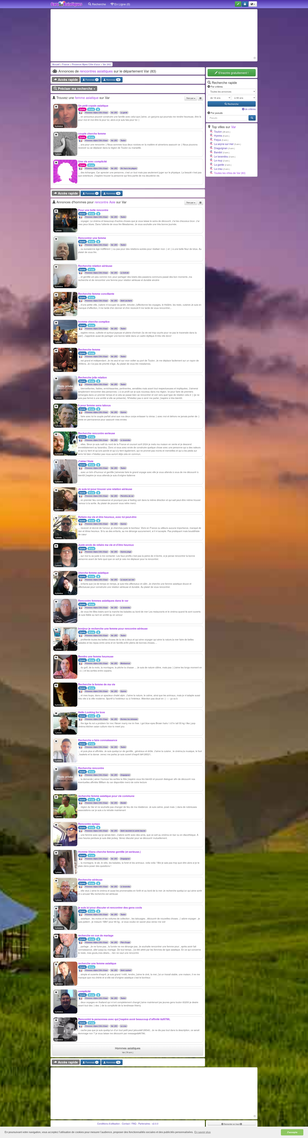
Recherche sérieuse (90, 879)
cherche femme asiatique (93, 573)
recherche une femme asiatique (97, 963)
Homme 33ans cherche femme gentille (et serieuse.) (109, 852)
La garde (124, 112)
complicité (84, 991)
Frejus (217, 140)
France (65, 64)
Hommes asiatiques (127, 1050)
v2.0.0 (155, 1123)
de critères (250, 109)
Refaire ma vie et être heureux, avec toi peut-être (107, 517)
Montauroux (125, 663)
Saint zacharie (126, 301)
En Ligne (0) (122, 4)
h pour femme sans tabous (94, 405)
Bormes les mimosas (129, 719)
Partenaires (144, 1123)
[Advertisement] (154, 33)
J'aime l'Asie (85, 461)
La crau (123, 1026)
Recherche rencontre (91, 768)
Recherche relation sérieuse (95, 266)
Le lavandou (125, 440)
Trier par (190, 98)
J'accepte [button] (292, 1132)
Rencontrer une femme (92, 238)
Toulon (123, 140)
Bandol (123, 803)
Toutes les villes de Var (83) (229, 173)
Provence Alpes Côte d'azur (86, 64)
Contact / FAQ (129, 1123)
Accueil (56, 64)
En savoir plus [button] (202, 1132)
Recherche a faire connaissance (97, 740)
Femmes (91, 79)
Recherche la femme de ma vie (96, 684)
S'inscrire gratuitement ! (233, 73)
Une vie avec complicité (92, 161)
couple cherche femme (92, 133)
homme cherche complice (94, 321)
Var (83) (107, 64)
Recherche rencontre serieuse (96, 433)
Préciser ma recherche (75, 88)
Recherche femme (89, 349)
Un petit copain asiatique (93, 105)
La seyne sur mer (127, 580)
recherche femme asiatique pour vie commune (106, 796)
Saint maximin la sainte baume (132, 831)
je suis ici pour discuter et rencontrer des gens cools (110, 907)
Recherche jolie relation (92, 377)
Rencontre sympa (89, 824)
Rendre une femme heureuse (95, 656)
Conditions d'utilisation (108, 1123)
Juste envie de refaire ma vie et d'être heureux (106, 545)
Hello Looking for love (91, 712)
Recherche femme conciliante (96, 294)
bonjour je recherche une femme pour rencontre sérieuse (113, 628)
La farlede (124, 273)
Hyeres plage (125, 552)
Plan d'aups (125, 942)
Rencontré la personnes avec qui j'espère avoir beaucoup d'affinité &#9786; (124, 1019)
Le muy (218, 160)
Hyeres (123, 412)
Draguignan (125, 775)
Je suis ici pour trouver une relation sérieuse (105, 489)
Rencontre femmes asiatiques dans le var (103, 600)
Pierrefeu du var (127, 496)
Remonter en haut (231, 1124)
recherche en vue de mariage (95, 935)
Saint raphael (125, 970)
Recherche (98, 4)
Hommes (112, 79)
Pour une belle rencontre (93, 210)
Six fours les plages (128, 168)
